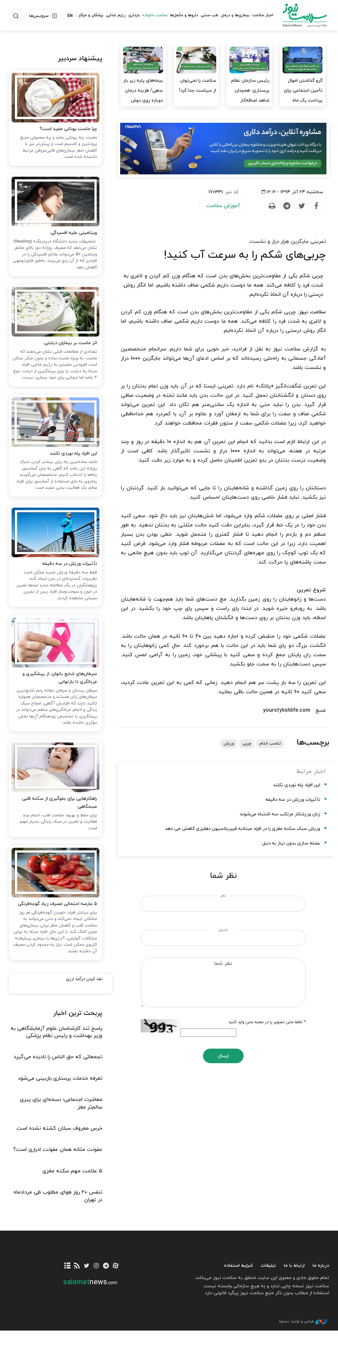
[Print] (271, 205)
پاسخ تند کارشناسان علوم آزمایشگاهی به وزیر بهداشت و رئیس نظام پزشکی (56, 1032)
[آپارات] (115, 1266)
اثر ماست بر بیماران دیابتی (70, 343)
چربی (246, 744)
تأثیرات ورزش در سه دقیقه (292, 799)
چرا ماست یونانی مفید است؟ (68, 129)
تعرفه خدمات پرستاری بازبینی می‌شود (60, 1078)
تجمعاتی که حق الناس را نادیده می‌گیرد (58, 1057)
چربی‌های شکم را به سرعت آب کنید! (245, 255)
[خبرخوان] (77, 1266)
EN (70, 16)
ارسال (223, 1056)
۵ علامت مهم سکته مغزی (72, 1171)
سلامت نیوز (304, 15)
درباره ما (321, 1265)
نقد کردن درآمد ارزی (84, 979)
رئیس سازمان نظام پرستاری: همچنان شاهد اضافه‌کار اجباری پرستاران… (250, 95)
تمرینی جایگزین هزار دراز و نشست (287, 241)
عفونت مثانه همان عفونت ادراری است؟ (57, 1149)
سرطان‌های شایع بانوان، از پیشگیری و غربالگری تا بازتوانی (59, 678)
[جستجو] (16, 16)
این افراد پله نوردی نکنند (296, 785)
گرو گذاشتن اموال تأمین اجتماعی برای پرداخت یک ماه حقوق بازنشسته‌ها (303, 95)
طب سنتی (209, 15)
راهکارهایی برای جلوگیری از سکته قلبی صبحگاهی (59, 802)
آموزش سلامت (223, 205)
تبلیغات (268, 1265)
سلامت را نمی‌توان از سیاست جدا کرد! (197, 85)
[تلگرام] (106, 1266)
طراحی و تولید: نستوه (296, 1321)
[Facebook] (316, 205)
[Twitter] (301, 205)
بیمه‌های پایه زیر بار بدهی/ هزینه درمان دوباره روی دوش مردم (143, 95)
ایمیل (223, 930)
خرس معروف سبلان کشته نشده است (59, 1128)
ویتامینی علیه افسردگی (74, 233)
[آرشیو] (67, 1266)
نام (223, 896)
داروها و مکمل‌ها (184, 15)
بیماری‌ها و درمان (235, 15)
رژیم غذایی (116, 15)
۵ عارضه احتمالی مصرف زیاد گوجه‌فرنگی (57, 904)
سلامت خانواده (154, 15)
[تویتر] (87, 1266)
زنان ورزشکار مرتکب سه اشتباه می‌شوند (280, 814)
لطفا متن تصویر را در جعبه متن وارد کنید (267, 1022)
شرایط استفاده (238, 1265)
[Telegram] (286, 205)
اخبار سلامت (262, 15)
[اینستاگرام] (96, 1266)
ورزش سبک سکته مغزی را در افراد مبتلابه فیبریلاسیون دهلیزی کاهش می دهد (242, 829)
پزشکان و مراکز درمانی (84, 15)
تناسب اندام (270, 744)
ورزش (228, 744)
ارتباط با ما (294, 1265)
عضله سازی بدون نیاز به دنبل (291, 843)
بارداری (134, 15)
